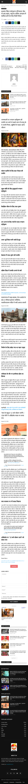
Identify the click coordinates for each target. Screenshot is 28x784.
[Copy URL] (18, 22)
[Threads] (20, 773)
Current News (6, 5)
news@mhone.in (9, 764)
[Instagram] (11, 773)
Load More (14, 566)
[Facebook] (6, 22)
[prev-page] (2, 115)
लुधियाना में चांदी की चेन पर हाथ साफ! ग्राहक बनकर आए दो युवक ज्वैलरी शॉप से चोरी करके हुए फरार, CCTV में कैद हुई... (18, 673)
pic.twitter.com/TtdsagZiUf (13, 462)
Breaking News (4, 105)
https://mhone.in (14, 85)
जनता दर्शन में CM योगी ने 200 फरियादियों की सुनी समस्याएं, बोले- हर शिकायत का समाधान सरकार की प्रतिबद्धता (18, 712)
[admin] (2, 19)
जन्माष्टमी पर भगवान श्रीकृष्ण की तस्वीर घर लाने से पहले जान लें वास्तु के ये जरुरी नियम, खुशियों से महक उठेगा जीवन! (18, 96)
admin (5, 19)
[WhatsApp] (15, 22)
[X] (9, 22)
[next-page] (4, 115)
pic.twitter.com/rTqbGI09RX (10, 529)
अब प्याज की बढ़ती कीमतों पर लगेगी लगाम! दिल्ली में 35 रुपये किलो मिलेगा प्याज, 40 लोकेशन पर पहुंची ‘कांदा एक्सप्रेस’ (18, 652)
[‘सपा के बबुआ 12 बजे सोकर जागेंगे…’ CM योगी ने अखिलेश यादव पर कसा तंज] (5, 110)
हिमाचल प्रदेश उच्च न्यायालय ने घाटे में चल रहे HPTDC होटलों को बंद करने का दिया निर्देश (7, 68)
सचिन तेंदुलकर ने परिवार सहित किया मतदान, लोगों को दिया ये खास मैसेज (21, 68)
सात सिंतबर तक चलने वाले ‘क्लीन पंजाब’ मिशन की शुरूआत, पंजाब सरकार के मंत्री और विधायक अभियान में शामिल (18, 680)
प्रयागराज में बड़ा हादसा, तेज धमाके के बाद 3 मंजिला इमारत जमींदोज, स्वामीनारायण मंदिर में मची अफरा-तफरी (18, 103)
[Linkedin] (12, 22)
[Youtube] (17, 773)
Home (2, 5)
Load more (14, 658)
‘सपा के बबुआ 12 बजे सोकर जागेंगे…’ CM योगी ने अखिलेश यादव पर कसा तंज (13, 415)
